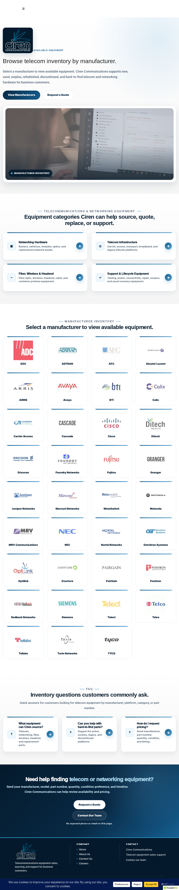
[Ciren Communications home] (26, 851)
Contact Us (84, 858)
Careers (82, 863)
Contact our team (136, 859)
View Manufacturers (21, 94)
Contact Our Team (90, 815)
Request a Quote (58, 94)
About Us (83, 854)
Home (81, 849)
